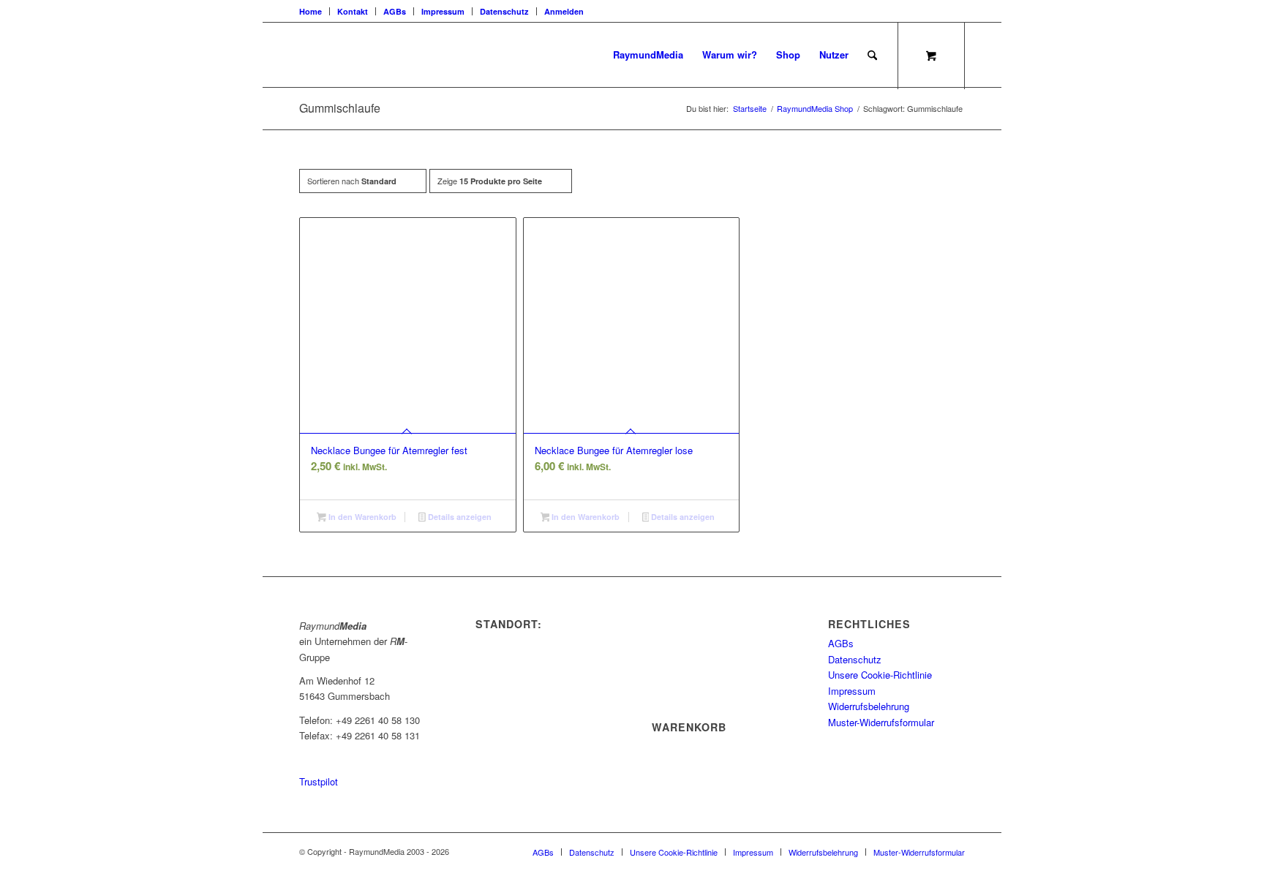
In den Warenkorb (361, 516)
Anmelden (564, 11)
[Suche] (872, 55)
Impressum (442, 11)
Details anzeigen (459, 516)
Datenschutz (504, 11)
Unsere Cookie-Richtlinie (880, 675)
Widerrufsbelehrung (868, 706)
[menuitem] (314, 11)
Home (310, 11)
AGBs (394, 11)
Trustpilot (318, 781)
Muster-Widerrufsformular (881, 722)
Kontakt (352, 11)
